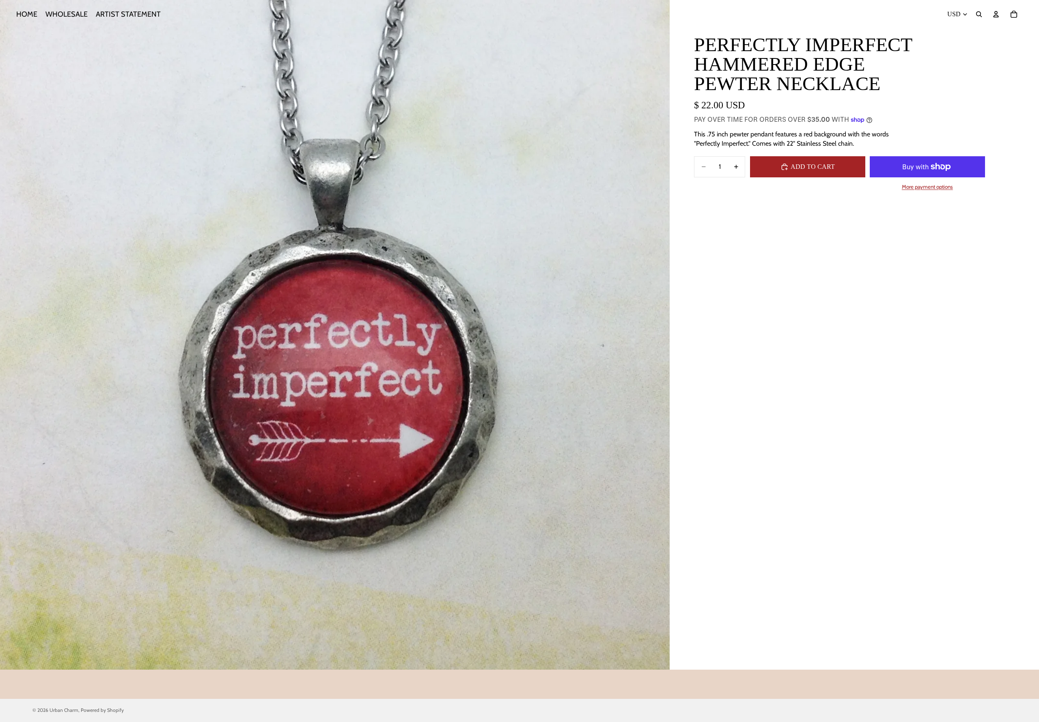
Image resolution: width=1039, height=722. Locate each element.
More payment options (927, 186)
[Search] (979, 14)
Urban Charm (64, 710)
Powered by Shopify (102, 710)
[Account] (996, 14)
